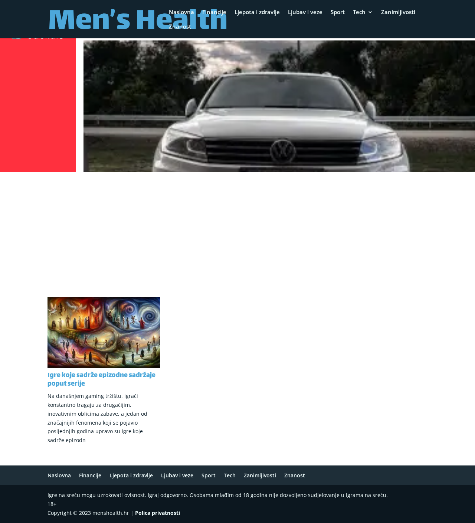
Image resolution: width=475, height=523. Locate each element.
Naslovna (181, 12)
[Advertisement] (237, 230)
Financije (214, 12)
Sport (338, 12)
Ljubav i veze (305, 12)
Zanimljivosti (398, 12)
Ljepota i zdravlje (257, 12)
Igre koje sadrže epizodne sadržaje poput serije (101, 380)
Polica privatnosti (157, 512)
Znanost (180, 27)
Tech (359, 12)
